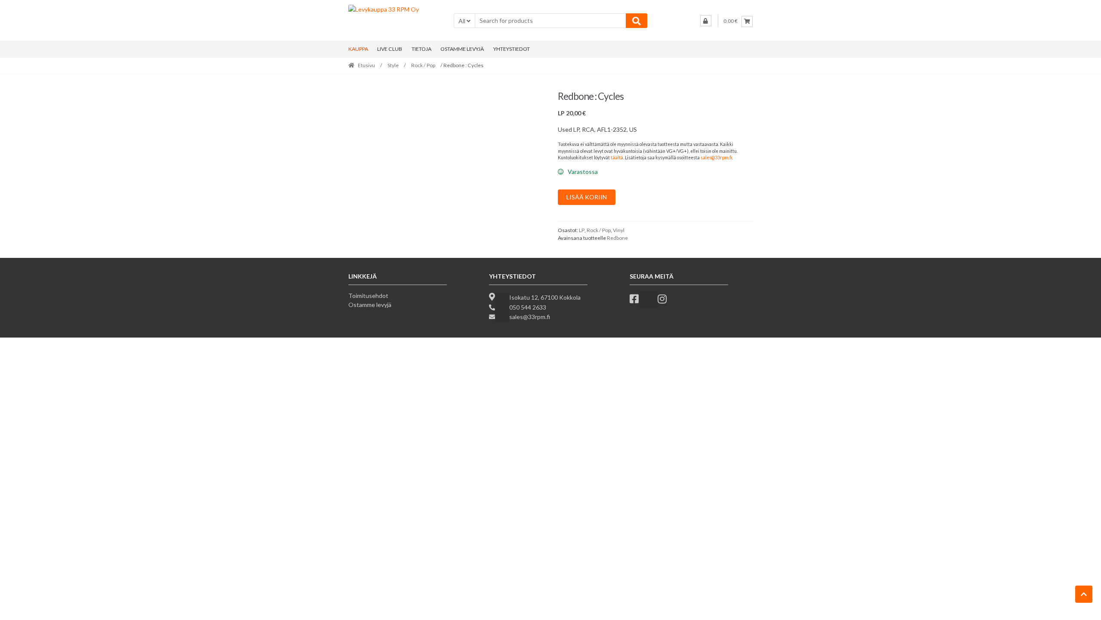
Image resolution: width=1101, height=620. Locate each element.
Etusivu (366, 65)
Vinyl (618, 230)
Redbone (617, 238)
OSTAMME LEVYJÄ (462, 49)
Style (393, 65)
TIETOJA (421, 49)
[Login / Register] (705, 20)
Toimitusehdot (368, 295)
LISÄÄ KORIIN (586, 197)
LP (581, 230)
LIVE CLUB (389, 49)
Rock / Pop (423, 65)
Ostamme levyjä (369, 304)
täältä (617, 157)
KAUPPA (358, 49)
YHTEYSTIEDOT (511, 49)
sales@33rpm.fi (716, 157)
